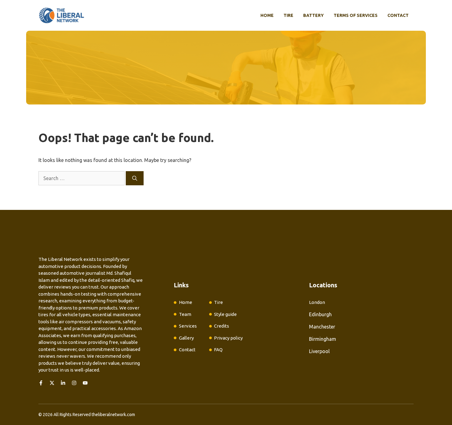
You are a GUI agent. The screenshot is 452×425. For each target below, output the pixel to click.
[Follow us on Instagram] (74, 382)
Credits (221, 326)
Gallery (186, 337)
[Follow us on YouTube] (85, 382)
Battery (313, 15)
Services (188, 326)
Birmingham (322, 339)
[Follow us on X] (52, 382)
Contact (398, 15)
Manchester (322, 326)
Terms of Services (356, 15)
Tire (288, 15)
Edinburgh (320, 314)
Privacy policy (228, 337)
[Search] (135, 178)
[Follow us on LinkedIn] (63, 382)
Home (267, 15)
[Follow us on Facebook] (40, 382)
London (317, 302)
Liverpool (319, 351)
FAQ (218, 349)
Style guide (225, 314)
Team (185, 314)
